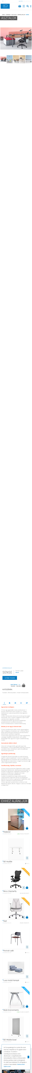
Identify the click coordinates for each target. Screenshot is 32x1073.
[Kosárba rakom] (23, 685)
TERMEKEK (8, 14)
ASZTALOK (13, 14)
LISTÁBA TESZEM (10, 678)
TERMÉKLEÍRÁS (4, 703)
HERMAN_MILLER (21, 14)
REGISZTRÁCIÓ (27, 1)
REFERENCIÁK (27, 703)
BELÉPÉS (21, 1)
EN (5, 1)
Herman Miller (7, 834)
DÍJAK (21, 703)
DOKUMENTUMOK (9, 703)
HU (3, 1)
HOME (3, 14)
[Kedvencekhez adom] (24, 829)
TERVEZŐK (15, 703)
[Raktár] (24, 6)
